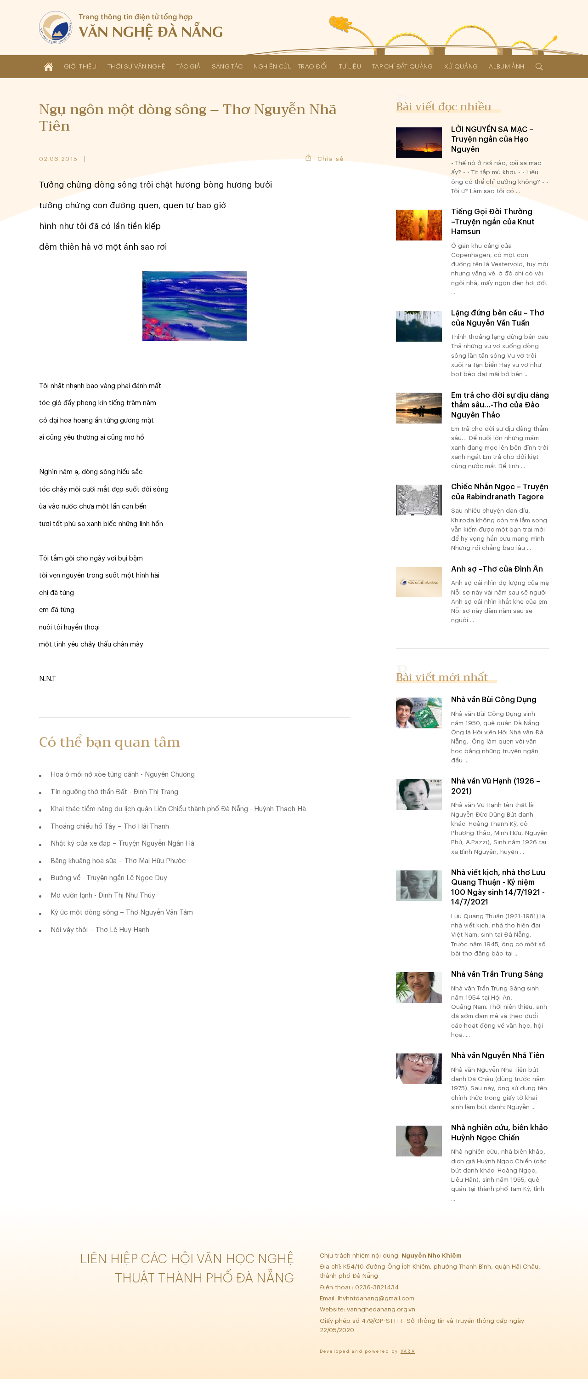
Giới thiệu (80, 66)
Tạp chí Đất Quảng (402, 66)
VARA (408, 1352)
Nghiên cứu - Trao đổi (291, 66)
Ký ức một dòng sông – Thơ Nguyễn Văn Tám (122, 912)
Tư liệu (350, 66)
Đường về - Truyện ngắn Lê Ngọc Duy (109, 878)
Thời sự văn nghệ (136, 66)
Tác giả (188, 66)
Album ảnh (506, 66)
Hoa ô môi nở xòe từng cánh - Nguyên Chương (123, 774)
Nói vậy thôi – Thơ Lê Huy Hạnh (100, 930)
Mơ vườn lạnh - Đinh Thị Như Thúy (103, 895)
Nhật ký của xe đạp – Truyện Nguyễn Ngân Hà (122, 843)
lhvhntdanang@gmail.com (377, 1298)
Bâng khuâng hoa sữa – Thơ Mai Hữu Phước (118, 861)
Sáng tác (227, 66)
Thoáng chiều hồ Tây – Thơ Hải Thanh (110, 826)
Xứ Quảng (461, 66)
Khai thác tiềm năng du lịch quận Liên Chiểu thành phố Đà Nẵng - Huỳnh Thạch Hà (178, 809)
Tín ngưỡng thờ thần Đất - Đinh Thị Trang (114, 792)
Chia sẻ (330, 159)
